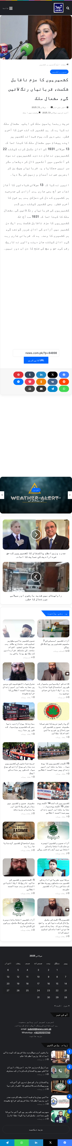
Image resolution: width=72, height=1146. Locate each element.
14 (65, 983)
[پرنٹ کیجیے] (30, 389)
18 (27, 983)
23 (48, 990)
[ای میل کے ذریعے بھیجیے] (41, 389)
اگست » (58, 1005)
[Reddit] (64, 382)
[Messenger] (18, 382)
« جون (66, 1005)
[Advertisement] (36, 303)
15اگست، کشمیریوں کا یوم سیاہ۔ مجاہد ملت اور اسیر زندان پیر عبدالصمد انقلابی (53, 766)
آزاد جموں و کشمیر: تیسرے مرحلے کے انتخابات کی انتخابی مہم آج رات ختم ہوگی (53, 846)
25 (27, 990)
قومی (36, 490)
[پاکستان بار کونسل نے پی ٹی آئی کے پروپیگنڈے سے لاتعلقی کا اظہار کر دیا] (60, 1086)
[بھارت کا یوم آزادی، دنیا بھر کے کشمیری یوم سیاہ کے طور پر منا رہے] (19, 711)
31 (38, 997)
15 (57, 983)
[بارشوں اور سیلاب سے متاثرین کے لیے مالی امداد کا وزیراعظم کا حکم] (60, 1057)
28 (65, 997)
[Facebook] (64, 375)
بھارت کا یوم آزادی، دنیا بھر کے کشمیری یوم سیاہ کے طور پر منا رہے (20, 726)
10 (38, 976)
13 (8, 976)
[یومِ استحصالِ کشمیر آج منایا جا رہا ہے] (19, 831)
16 (48, 983)
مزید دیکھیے (36, 1129)
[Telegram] (53, 389)
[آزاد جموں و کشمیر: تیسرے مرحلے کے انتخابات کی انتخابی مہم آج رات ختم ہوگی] (53, 831)
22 (57, 990)
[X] (53, 375)
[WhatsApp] (64, 389)
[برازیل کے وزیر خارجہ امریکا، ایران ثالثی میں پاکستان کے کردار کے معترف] (60, 1072)
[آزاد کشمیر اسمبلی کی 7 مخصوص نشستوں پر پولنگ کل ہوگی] (53, 628)
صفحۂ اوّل (61, 64)
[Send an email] (52, 107)
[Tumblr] (30, 375)
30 (48, 997)
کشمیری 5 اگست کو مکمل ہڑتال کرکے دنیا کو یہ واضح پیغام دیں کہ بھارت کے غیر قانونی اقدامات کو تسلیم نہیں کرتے (54, 926)
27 (8, 990)
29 (57, 997)
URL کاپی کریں (36, 360)
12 (18, 976)
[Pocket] (30, 382)
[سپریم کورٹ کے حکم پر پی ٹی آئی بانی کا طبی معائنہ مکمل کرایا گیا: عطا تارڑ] (60, 1116)
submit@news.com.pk (39, 1029)
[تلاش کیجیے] (67, 9)
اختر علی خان (59, 107)
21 (65, 990)
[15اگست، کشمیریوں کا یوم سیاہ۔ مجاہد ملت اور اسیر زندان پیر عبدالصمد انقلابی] (53, 751)
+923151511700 (42, 1032)
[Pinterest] (18, 375)
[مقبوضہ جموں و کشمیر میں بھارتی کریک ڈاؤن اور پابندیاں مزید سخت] (19, 791)
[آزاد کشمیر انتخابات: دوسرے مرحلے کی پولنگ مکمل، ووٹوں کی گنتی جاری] (19, 907)
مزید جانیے (36, 1036)
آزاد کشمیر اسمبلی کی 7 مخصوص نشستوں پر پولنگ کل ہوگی (55, 643)
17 (38, 983)
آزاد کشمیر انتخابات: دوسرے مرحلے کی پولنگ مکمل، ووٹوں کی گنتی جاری (19, 922)
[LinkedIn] (41, 375)
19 (18, 983)
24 (38, 990)
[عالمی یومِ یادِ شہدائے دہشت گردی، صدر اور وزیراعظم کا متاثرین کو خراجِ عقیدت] (60, 1101)
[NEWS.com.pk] (58, 8)
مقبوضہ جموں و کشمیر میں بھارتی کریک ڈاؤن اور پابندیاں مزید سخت (21, 806)
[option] (36, 495)
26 (18, 990)
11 (27, 976)
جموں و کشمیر (46, 64)
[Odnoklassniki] (41, 382)
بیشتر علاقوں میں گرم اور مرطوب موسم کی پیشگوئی (36, 498)
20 (8, 983)
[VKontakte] (53, 382)
